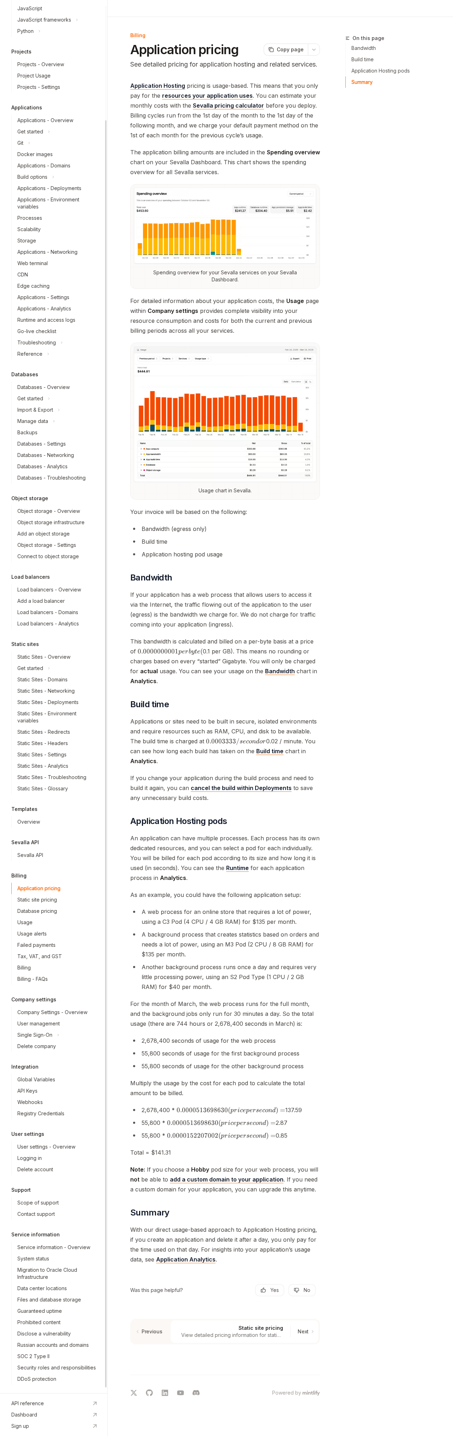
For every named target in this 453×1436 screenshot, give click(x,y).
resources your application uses (207, 95)
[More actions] (314, 50)
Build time (269, 751)
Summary (362, 82)
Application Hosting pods (380, 71)
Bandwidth (280, 671)
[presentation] (53, 696)
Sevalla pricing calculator (228, 105)
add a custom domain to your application (226, 1179)
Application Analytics (186, 1259)
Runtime (237, 867)
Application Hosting (157, 85)
